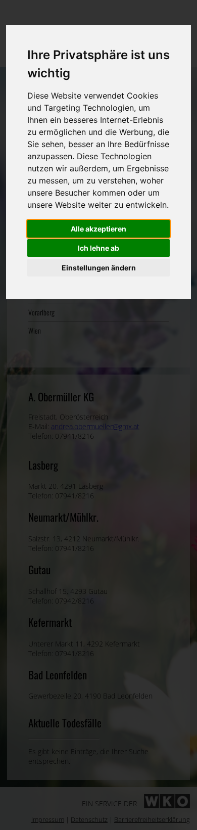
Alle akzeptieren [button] (98, 228)
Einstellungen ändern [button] (99, 267)
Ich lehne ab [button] (98, 248)
